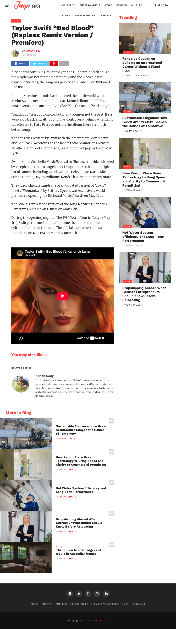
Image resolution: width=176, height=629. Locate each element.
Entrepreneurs (84, 15)
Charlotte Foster (135, 75)
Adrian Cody (32, 50)
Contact (105, 15)
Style (108, 5)
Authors (61, 604)
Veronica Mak (66, 470)
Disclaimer (139, 604)
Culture (136, 5)
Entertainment (90, 5)
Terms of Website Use (105, 604)
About (34, 604)
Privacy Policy (79, 604)
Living (66, 15)
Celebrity (68, 5)
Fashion (121, 5)
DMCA (125, 604)
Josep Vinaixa (99, 620)
